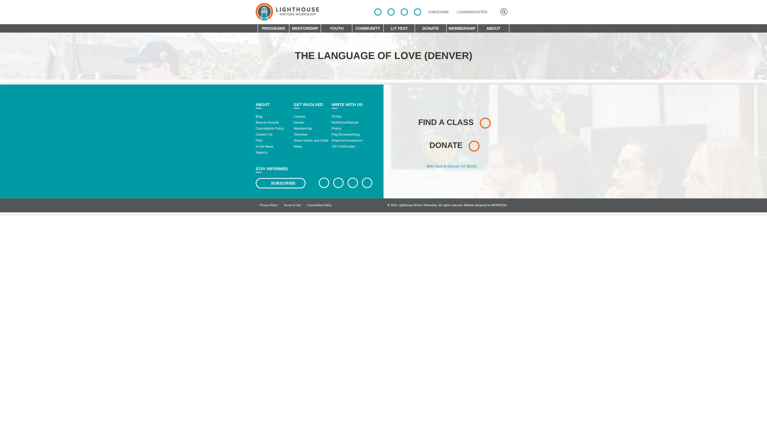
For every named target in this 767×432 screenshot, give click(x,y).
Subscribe (283, 183)
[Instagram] (404, 12)
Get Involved (308, 104)
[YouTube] (417, 12)
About (263, 104)
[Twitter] (391, 12)
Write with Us (347, 104)
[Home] (287, 11)
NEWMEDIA (499, 205)
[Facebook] (378, 12)
